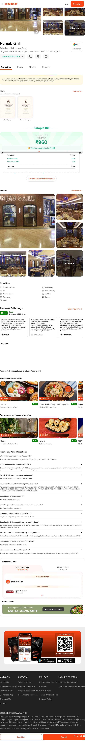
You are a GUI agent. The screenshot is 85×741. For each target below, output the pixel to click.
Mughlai (4, 51)
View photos (76, 190)
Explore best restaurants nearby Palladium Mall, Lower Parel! (24, 728)
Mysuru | (45, 722)
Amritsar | (5, 722)
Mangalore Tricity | (65, 725)
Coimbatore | (48, 719)
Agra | (10, 719)
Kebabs (33, 51)
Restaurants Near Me (28, 695)
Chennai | (35, 716)
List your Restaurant (68, 682)
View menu (77, 91)
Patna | (81, 719)
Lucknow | (29, 719)
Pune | (43, 716)
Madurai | (22, 725)
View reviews (74, 309)
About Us (4, 682)
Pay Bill (64, 737)
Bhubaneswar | (16, 722)
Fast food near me (26, 686)
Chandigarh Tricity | (46, 725)
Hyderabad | (19, 719)
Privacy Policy (45, 699)
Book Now (21, 737)
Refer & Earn (45, 690)
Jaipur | (3, 719)
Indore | (27, 722)
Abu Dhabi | (31, 725)
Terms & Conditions (48, 695)
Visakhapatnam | (70, 719)
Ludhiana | (36, 722)
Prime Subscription (48, 682)
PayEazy (43, 686)
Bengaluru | (25, 716)
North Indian (15, 51)
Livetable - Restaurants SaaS (72, 686)
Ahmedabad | (73, 716)
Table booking (24, 682)
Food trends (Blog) (8, 686)
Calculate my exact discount (41, 179)
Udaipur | (13, 725)
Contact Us (5, 699)
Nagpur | (4, 725)
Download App (7, 695)
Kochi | (38, 719)
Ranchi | (58, 719)
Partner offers (7, 690)
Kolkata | (50, 716)
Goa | (63, 716)
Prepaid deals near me (28, 690)
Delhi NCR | (5, 716)
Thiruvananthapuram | (69, 722)
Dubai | (57, 716)
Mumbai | (15, 716)
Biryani (25, 51)
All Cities (77, 725)
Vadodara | (54, 722)
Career (3, 703)
